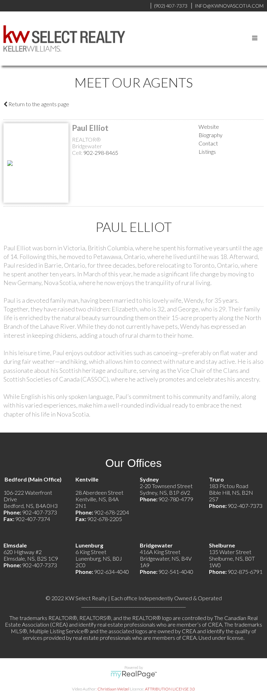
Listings (207, 151)
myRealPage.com (133, 674)
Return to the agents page (38, 104)
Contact (208, 143)
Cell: (77, 152)
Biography (210, 135)
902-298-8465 (100, 152)
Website (209, 126)
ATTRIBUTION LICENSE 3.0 (170, 689)
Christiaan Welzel (113, 689)
